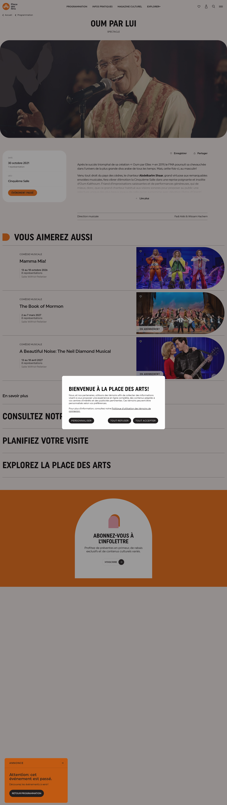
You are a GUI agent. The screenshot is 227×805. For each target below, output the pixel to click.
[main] (113, 402)
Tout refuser (119, 420)
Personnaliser (81, 420)
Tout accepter (145, 420)
